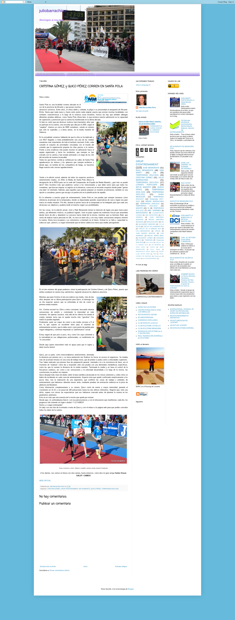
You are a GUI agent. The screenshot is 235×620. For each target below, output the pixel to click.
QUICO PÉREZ (96, 489)
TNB (154, 254)
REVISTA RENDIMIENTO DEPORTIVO (179, 317)
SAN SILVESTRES (151, 215)
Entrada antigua (121, 566)
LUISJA (152, 247)
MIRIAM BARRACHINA (155, 201)
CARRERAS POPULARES (148, 320)
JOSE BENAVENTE (151, 168)
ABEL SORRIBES (154, 210)
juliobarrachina (52, 10)
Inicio (85, 566)
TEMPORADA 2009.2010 (150, 204)
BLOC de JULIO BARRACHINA (50, 74)
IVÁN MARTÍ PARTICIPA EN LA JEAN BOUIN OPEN (187, 101)
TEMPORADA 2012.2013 (146, 206)
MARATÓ (139, 208)
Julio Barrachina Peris (147, 107)
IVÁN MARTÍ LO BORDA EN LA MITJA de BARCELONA (187, 218)
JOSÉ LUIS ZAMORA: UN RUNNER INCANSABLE (186, 166)
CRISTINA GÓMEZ (53, 489)
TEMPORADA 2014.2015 (147, 175)
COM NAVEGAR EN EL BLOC (80, 74)
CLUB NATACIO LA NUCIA (148, 323)
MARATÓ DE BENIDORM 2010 (181, 201)
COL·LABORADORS (143, 231)
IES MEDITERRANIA (145, 317)
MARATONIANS (142, 213)
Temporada (157, 256)
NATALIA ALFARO (152, 222)
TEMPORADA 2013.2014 (147, 182)
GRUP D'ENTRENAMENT (69, 489)
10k (154, 172)
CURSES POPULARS (146, 185)
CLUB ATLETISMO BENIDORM (149, 328)
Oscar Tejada (155, 249)
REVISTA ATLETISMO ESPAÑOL (182, 328)
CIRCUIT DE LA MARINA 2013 (153, 226)
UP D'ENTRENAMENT (150, 258)
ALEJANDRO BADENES (147, 224)
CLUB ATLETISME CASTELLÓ (149, 326)
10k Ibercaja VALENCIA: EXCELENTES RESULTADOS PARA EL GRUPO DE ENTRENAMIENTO (182, 126)
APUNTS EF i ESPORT (178, 325)
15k (162, 222)
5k (148, 208)
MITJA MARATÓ (84, 489)
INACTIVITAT (186, 183)
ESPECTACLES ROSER (147, 307)
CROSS (157, 231)
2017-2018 (149, 242)
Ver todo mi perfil (142, 111)
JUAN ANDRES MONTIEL (145, 233)
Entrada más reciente (48, 566)
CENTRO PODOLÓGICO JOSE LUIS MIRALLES (149, 311)
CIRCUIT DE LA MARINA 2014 (150, 228)
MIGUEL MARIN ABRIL (155, 235)
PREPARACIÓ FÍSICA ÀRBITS (146, 251)
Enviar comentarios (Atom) (59, 570)
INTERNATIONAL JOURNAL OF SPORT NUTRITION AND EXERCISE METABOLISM (182, 311)
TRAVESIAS (149, 240)
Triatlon (138, 258)
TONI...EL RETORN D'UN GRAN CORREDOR (188, 240)
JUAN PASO (140, 247)
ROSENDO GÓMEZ (146, 238)
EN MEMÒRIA (156, 245)
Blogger (131, 589)
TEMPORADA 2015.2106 (110, 489)
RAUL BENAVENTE (144, 170)
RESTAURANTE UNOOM (147, 315)
